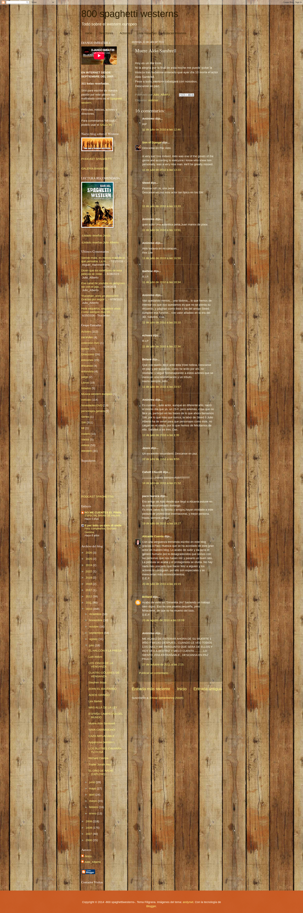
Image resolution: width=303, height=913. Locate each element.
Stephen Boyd (97, 682)
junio (92, 782)
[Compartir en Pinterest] (192, 95)
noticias (153, 100)
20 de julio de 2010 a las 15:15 (161, 583)
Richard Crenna (98, 758)
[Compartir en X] (186, 95)
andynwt (188, 902)
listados (86, 388)
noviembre (96, 620)
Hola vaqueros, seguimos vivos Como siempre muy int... (101, 310)
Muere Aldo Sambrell (102, 723)
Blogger (151, 906)
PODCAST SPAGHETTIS (97, 496)
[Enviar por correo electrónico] (180, 95)
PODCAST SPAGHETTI (96, 159)
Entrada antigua (207, 689)
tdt (82, 428)
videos (85, 445)
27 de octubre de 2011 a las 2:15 (163, 664)
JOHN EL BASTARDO (103, 688)
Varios (85, 439)
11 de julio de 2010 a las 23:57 (161, 386)
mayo (93, 788)
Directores (106, 33)
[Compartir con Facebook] (189, 95)
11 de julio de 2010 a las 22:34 (161, 346)
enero (93, 813)
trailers (85, 433)
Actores (125, 33)
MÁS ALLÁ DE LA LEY (103, 707)
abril (92, 794)
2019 (89, 577)
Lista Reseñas (147, 33)
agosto (93, 639)
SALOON (105, 124)
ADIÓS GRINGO (99, 695)
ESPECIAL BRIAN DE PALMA (102, 515)
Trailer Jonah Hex (100, 764)
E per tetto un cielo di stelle (103, 525)
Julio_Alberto (92, 862)
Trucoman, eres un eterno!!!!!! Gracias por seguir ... (100, 297)
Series (85, 416)
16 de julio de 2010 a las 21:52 (161, 483)
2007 (89, 833)
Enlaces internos (174, 33)
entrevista (87, 371)
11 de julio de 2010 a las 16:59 (161, 258)
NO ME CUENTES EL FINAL (103, 512)
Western (86, 450)
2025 (89, 558)
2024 (89, 565)
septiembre (96, 632)
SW (83, 422)
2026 (89, 552)
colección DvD (90, 343)
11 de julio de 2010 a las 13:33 (161, 206)
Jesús (88, 856)
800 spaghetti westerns (129, 13)
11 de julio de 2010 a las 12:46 (161, 129)
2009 (89, 821)
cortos (85, 348)
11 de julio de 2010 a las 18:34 (161, 282)
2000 (89, 840)
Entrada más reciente (151, 689)
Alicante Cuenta (153, 536)
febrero (94, 807)
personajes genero (93, 411)
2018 (89, 583)
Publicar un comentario (153, 673)
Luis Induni (95, 656)
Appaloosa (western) (102, 742)
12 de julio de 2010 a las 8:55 (160, 459)
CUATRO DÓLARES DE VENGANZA (104, 674)
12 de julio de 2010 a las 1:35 (160, 435)
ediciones (87, 360)
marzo (93, 801)
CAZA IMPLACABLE (102, 736)
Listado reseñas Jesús (96, 235)
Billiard (147, 596)
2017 (89, 590)
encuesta (87, 365)
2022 (89, 571)
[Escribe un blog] (183, 95)
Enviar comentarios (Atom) (166, 697)
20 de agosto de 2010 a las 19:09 (163, 620)
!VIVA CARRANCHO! (102, 729)
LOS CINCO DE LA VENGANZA (101, 664)
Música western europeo (96, 394)
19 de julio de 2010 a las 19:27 (161, 523)
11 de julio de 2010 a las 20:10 (161, 322)
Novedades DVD (91, 405)
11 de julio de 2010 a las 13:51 (161, 230)
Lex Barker (95, 701)
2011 (89, 602)
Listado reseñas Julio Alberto (100, 242)
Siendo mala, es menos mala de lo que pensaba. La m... (103, 259)
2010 (89, 608)
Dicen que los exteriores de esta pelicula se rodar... (101, 272)
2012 (89, 596)
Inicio (88, 33)
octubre (94, 626)
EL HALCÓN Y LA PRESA (105, 650)
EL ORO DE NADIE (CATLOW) (101, 772)
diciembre (95, 614)
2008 (89, 827)
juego (84, 377)
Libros (85, 382)
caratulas (87, 337)
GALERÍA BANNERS (94, 168)
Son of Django (151, 142)
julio (92, 645)
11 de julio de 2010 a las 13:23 (161, 169)
